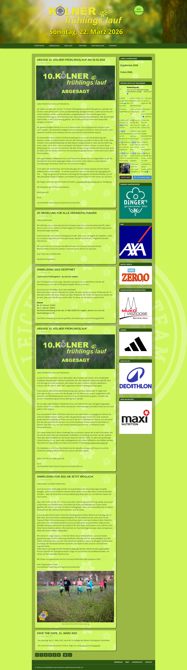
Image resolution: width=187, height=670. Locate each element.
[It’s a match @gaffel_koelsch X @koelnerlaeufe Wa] (135, 102)
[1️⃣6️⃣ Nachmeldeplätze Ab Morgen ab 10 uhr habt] (124, 135)
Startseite (39, 46)
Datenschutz (137, 662)
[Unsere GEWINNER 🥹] (124, 113)
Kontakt (113, 46)
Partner (83, 46)
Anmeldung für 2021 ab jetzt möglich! (65, 476)
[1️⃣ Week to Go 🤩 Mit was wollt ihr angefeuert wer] (124, 146)
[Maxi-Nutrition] (135, 433)
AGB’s (127, 662)
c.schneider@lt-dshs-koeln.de (87, 182)
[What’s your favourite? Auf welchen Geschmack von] (135, 135)
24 (65, 655)
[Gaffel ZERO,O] (135, 284)
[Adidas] (135, 344)
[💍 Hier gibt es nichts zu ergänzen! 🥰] (146, 102)
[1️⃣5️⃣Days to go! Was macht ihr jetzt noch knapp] (124, 157)
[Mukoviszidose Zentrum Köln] (135, 324)
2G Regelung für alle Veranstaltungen (67, 212)
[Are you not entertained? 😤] (135, 113)
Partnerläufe (97, 46)
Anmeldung (54, 46)
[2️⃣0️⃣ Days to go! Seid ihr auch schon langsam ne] (135, 157)
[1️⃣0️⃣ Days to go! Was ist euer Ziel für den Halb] (135, 146)
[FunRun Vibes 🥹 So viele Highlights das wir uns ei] (124, 168)
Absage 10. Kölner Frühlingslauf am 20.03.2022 (71, 59)
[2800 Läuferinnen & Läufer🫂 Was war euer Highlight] (124, 102)
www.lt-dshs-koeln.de (99, 443)
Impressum (118, 662)
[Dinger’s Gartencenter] (135, 218)
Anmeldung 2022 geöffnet (56, 269)
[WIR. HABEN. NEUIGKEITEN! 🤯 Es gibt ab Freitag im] (146, 135)
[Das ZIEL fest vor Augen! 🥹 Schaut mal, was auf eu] (146, 124)
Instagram (96, 645)
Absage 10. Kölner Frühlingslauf (62, 328)
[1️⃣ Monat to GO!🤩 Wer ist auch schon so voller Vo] (146, 157)
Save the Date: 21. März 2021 (57, 633)
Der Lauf (68, 46)
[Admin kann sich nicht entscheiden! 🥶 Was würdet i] (146, 146)
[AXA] (135, 258)
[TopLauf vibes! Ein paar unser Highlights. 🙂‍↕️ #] (135, 168)
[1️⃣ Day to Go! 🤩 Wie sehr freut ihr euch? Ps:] (135, 124)
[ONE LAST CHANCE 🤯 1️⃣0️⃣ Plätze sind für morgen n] (124, 124)
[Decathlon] (135, 393)
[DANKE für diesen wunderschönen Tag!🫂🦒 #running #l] (146, 168)
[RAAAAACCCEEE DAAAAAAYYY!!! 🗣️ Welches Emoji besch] (146, 113)
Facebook (84, 645)
